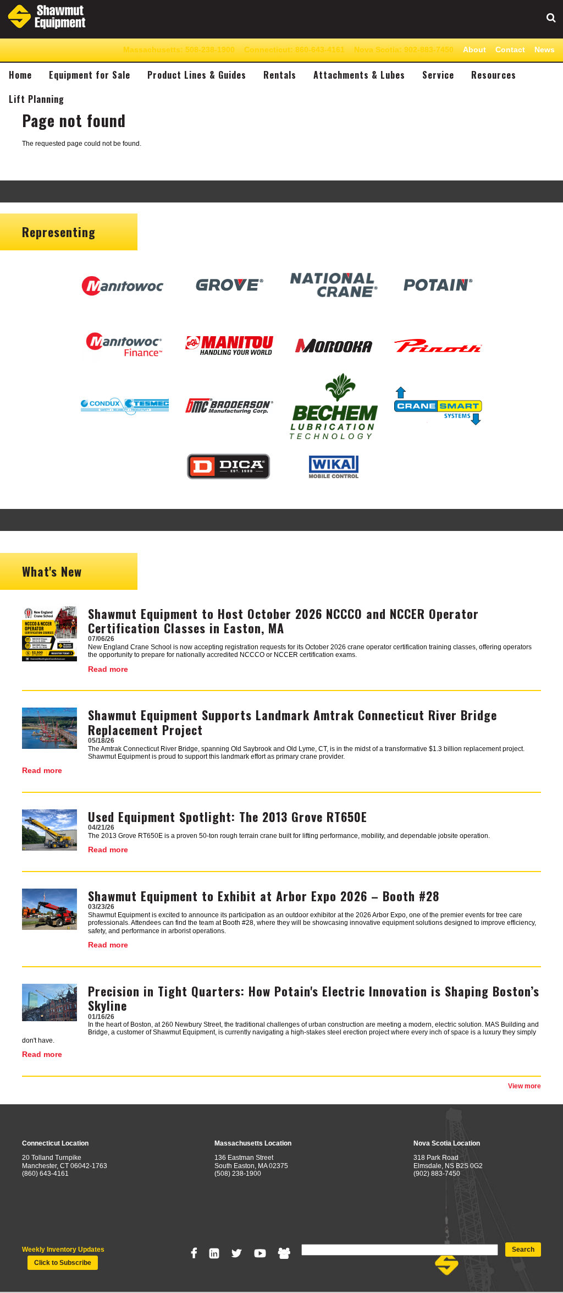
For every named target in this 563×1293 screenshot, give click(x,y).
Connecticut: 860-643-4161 (294, 49)
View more (524, 1086)
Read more (108, 669)
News (544, 49)
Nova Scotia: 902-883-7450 (404, 49)
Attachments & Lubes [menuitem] (359, 74)
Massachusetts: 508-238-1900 (179, 49)
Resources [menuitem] (493, 74)
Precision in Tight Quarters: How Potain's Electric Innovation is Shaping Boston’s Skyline (313, 998)
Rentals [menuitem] (279, 74)
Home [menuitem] (20, 74)
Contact (510, 49)
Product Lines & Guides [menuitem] (196, 74)
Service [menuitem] (438, 74)
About (474, 49)
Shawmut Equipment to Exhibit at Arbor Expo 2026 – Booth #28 (263, 896)
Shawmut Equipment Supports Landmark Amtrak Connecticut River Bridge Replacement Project (292, 722)
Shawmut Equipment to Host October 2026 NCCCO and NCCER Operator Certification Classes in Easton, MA (283, 621)
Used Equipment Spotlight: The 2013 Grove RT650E (227, 816)
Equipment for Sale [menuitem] (89, 74)
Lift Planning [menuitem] (36, 99)
